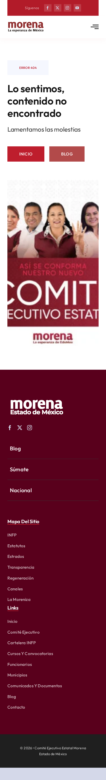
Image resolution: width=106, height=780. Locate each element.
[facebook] (48, 8)
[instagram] (67, 8)
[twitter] (57, 8)
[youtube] (77, 8)
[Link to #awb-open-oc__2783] (95, 27)
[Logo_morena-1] (36, 396)
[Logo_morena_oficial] (25, 22)
